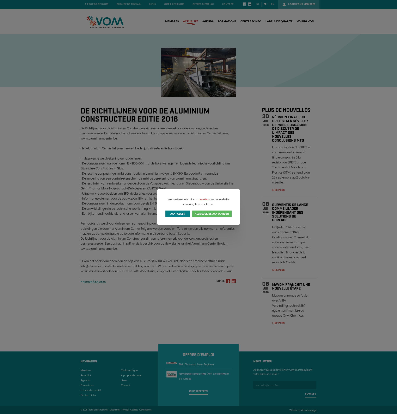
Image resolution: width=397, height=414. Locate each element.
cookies (204, 199)
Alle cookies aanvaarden (212, 213)
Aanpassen (177, 213)
